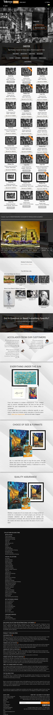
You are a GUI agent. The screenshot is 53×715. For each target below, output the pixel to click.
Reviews (5, 700)
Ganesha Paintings (9, 565)
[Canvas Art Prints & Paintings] (20, 649)
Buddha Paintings (8, 561)
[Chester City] (32, 279)
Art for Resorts (8, 609)
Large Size (42, 94)
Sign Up (24, 2)
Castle (9, 284)
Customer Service (7, 708)
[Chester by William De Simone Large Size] (42, 88)
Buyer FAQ (5, 699)
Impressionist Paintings (10, 539)
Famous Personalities (9, 591)
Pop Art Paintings (9, 548)
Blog (35, 8)
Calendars (44, 9)
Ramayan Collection (9, 587)
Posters (26, 8)
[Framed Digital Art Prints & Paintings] (24, 656)
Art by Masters (21, 9)
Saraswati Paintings (9, 568)
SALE (48, 8)
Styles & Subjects (5, 9)
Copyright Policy (6, 704)
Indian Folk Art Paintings (10, 584)
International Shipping (7, 707)
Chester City (32, 284)
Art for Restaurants (9, 607)
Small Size (10, 76)
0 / (47, 2)
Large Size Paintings (31, 10)
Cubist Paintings (8, 536)
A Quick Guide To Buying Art (9, 696)
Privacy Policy (6, 706)
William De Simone (40, 25)
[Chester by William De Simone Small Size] (10, 71)
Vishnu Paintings (8, 563)
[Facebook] (45, 705)
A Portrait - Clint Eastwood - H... (32, 299)
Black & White (24, 264)
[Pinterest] (49, 705)
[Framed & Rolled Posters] (17, 642)
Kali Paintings (8, 595)
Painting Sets (8, 588)
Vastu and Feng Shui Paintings (11, 596)
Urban (30, 264)
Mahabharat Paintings (9, 580)
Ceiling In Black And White (20, 284)
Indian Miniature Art (9, 543)
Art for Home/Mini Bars (10, 606)
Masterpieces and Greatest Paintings (13, 581)
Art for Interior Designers (10, 618)
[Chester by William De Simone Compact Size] (10, 88)
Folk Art (6, 546)
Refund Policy (6, 702)
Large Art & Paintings (9, 589)
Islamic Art (7, 540)
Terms (4, 703)
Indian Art (7, 541)
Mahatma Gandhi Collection (11, 569)
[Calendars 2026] (12, 635)
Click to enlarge (5, 41)
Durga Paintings (8, 594)
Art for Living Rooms (9, 601)
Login (21, 2)
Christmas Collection (9, 585)
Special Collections (10, 9)
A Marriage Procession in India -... (21, 299)
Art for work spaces (9, 612)
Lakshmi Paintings (9, 566)
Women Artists (8, 579)
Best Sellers (39, 9)
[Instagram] (47, 705)
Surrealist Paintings (9, 552)
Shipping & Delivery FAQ (8, 697)
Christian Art (7, 574)
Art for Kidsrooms (9, 605)
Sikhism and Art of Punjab (10, 592)
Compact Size (10, 93)
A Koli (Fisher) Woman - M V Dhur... (9, 307)
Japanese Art (8, 572)
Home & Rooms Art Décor (16, 10)
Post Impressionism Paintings (11, 550)
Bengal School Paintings (10, 573)
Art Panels (7, 558)
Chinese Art (7, 576)
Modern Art (7, 544)
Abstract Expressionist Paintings (12, 554)
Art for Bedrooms (9, 602)
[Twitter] (43, 705)
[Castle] (9, 279)
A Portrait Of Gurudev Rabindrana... (44, 307)
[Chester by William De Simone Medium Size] (26, 123)
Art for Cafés (8, 610)
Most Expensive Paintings (10, 583)
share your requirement (18, 414)
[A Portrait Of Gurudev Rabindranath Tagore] (44, 297)
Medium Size (26, 93)
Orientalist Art (8, 547)
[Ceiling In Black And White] (20, 279)
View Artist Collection (40, 28)
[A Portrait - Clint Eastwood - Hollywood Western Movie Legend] (32, 293)
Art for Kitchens (8, 603)
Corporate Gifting (9, 617)
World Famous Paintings (10, 577)
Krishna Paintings (8, 559)
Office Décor (7, 616)
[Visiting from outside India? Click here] (35, 622)
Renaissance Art (8, 551)
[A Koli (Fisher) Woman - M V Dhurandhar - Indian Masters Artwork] (9, 298)
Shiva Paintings (8, 562)
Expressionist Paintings (10, 537)
